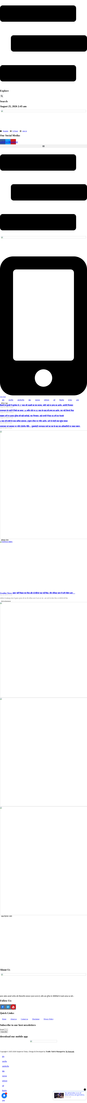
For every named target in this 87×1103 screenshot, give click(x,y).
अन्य (77, 400)
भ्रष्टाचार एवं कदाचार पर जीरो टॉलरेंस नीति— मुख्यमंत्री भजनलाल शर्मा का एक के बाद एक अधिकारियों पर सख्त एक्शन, (40, 426)
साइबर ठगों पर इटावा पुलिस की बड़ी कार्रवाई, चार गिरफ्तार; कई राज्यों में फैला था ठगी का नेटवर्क (32, 416)
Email (2, 1029)
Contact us (24, 1019)
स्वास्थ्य (37, 400)
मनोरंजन (46, 400)
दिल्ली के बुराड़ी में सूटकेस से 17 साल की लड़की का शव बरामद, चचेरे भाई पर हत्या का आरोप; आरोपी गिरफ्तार (36, 405)
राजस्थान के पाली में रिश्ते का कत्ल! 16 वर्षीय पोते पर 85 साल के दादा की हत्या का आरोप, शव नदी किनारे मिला (37, 410)
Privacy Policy (48, 1019)
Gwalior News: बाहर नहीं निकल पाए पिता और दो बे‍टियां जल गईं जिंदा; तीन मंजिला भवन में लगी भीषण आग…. (37, 593)
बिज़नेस (61, 400)
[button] (2, 96)
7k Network (70, 1051)
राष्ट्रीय (10, 400)
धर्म (54, 400)
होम (3, 400)
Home (4, 1019)
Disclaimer (35, 1019)
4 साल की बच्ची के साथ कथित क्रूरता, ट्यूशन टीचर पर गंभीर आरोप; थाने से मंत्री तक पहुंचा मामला (34, 421)
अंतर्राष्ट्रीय (20, 400)
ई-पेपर (70, 400)
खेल (29, 400)
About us (14, 1019)
